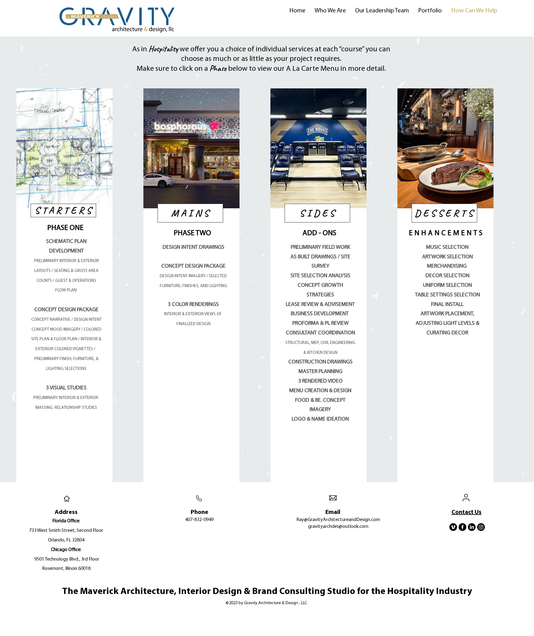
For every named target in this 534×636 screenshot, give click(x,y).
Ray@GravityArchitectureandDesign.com (338, 519)
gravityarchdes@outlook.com (338, 526)
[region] (64, 285)
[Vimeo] (453, 527)
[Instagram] (481, 527)
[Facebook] (462, 527)
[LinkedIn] (472, 527)
